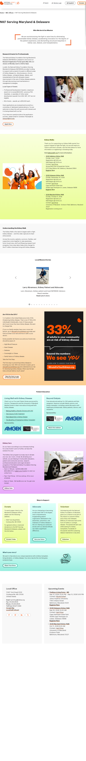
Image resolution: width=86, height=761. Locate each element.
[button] (8, 124)
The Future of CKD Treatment (15, 414)
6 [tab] (42, 304)
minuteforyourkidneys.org (11, 367)
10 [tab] (52, 304)
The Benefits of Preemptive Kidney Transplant (20, 420)
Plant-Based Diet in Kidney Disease (16, 417)
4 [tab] (37, 304)
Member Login (57, 3)
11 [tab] (54, 304)
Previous (15, 277)
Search (46, 3)
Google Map (10, 608)
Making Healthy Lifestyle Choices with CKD (19, 411)
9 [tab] (49, 304)
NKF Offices (9, 12)
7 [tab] (44, 304)
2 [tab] (32, 304)
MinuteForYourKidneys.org (20, 331)
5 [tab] (39, 304)
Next (70, 277)
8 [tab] (47, 304)
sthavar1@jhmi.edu (9, 118)
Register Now (55, 605)
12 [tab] (57, 304)
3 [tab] (34, 304)
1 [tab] (29, 304)
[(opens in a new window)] (9, 615)
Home (2, 12)
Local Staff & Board (12, 610)
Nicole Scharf (61, 596)
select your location (21, 471)
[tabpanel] (43, 282)
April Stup (55, 164)
